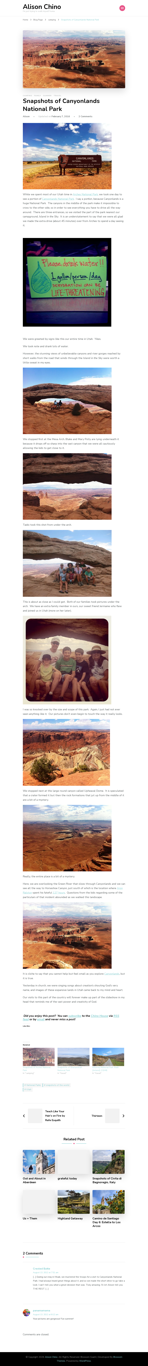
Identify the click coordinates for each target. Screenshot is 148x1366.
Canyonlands (111, 974)
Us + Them (30, 1218)
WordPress (85, 1361)
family (37, 95)
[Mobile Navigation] (122, 8)
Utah (28, 1089)
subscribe (74, 1016)
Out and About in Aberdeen (34, 1180)
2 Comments (85, 116)
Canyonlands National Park (58, 199)
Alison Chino (42, 6)
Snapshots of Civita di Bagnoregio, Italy (107, 1180)
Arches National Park (85, 194)
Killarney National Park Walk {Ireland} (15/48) (105, 1069)
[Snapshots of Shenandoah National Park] (73, 1057)
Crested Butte (41, 1268)
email (41, 1019)
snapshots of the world (57, 1085)
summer (47, 95)
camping (27, 95)
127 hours (59, 892)
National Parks (33, 1085)
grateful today (67, 1178)
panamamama (41, 1310)
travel (57, 95)
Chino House (99, 1016)
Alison (26, 116)
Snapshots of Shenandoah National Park (70, 1069)
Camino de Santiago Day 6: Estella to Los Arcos (106, 1222)
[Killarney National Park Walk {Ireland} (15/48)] (108, 1057)
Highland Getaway (70, 1218)
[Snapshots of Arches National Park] (39, 1057)
